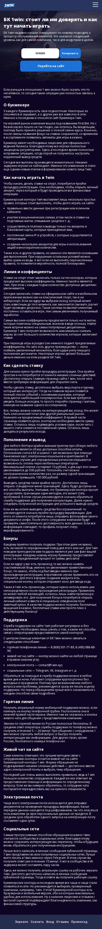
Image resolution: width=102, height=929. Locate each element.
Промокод (79, 922)
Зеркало (21, 922)
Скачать (37, 922)
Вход (50, 922)
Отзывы (62, 922)
